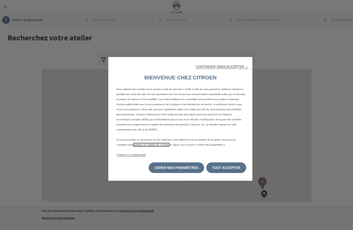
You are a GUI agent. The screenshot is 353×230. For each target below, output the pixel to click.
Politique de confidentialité (131, 154)
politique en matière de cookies (151, 144)
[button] (222, 67)
